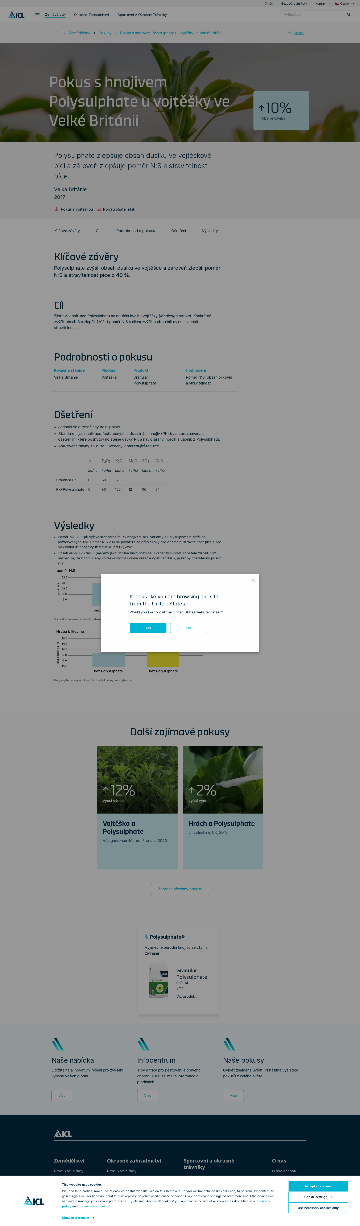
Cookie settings (315, 1197)
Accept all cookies (318, 1186)
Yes (148, 628)
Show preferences (75, 1217)
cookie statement (92, 1206)
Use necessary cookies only (318, 1207)
